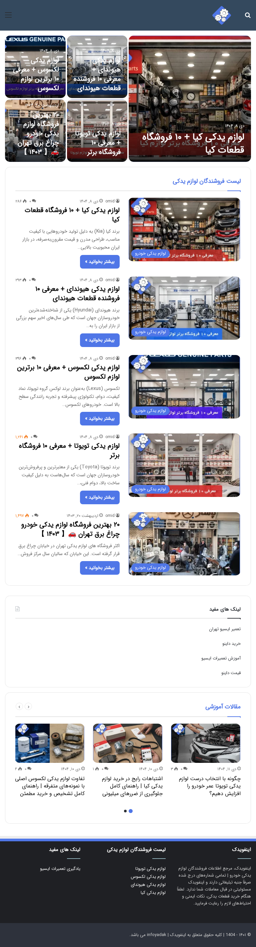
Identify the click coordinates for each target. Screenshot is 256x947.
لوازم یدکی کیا (153, 892)
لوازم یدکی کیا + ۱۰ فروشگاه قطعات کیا (193, 144)
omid (110, 201)
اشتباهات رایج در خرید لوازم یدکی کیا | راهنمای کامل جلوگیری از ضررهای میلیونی (132, 786)
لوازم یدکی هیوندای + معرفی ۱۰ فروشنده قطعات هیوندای (97, 74)
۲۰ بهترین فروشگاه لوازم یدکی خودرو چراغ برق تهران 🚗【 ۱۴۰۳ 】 (38, 133)
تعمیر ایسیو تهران (225, 629)
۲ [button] (125, 811)
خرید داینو (231, 643)
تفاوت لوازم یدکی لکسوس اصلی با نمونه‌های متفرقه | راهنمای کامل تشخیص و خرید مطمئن (50, 786)
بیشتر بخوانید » (100, 261)
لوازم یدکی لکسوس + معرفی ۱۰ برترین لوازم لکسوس (36, 74)
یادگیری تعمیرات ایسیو (60, 868)
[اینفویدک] (221, 15)
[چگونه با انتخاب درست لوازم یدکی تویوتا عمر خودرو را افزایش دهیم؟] (206, 743)
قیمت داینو (231, 672)
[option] (128, 99)
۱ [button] (131, 811)
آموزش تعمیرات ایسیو (221, 658)
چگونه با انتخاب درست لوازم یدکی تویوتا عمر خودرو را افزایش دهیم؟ (210, 786)
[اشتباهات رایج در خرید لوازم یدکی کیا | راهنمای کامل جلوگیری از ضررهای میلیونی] (128, 743)
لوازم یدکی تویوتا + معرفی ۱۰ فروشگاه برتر (98, 142)
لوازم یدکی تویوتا (150, 868)
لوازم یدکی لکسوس (148, 876)
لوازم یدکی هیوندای (148, 884)
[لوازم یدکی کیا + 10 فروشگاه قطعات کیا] (190, 99)
